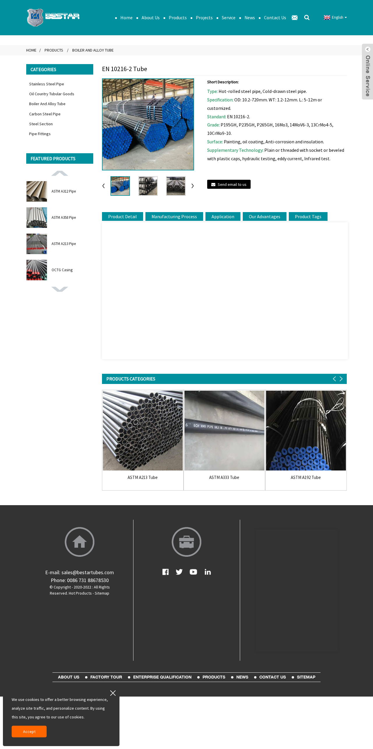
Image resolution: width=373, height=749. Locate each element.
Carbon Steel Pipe (45, 114)
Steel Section (41, 123)
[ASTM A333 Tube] (224, 430)
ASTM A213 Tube (143, 477)
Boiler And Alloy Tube (93, 50)
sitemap (306, 677)
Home (126, 17)
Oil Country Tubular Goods (51, 93)
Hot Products (80, 593)
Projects (204, 17)
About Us (151, 17)
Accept (29, 731)
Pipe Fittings (40, 133)
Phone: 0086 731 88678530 (80, 580)
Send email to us (232, 184)
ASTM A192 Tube (306, 477)
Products (178, 17)
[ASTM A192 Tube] (306, 430)
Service (228, 17)
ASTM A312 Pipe (64, 191)
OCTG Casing (62, 269)
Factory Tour (106, 677)
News (249, 17)
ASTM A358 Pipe (64, 217)
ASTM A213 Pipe (64, 243)
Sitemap (102, 593)
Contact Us (275, 17)
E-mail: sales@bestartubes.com (79, 572)
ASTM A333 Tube (224, 477)
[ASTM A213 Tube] (143, 430)
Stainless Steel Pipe (46, 84)
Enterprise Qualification (162, 677)
